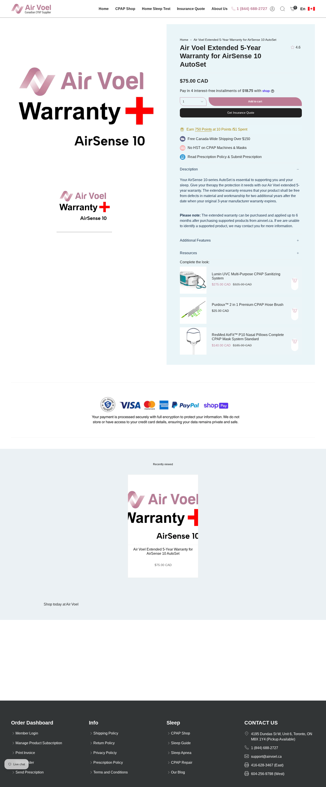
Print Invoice (25, 753)
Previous (11, 98)
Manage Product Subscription (39, 743)
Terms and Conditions (110, 772)
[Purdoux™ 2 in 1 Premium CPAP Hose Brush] (193, 310)
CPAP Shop (180, 733)
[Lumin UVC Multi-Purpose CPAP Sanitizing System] (193, 280)
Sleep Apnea (181, 753)
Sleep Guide (181, 743)
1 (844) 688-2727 (251, 8)
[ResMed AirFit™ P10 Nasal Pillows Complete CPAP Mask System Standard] (193, 340)
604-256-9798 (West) (267, 774)
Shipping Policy (105, 733)
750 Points (203, 129)
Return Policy (104, 743)
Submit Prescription (246, 157)
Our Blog (178, 772)
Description (189, 169)
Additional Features (195, 240)
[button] (125, 8)
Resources (188, 253)
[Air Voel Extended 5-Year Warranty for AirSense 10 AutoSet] (163, 510)
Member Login (27, 733)
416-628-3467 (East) (267, 765)
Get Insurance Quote (240, 112)
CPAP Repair (181, 762)
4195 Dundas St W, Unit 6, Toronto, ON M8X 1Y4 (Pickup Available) (281, 736)
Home (184, 39)
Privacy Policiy (105, 753)
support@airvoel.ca (266, 756)
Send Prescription (30, 772)
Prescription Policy (212, 157)
